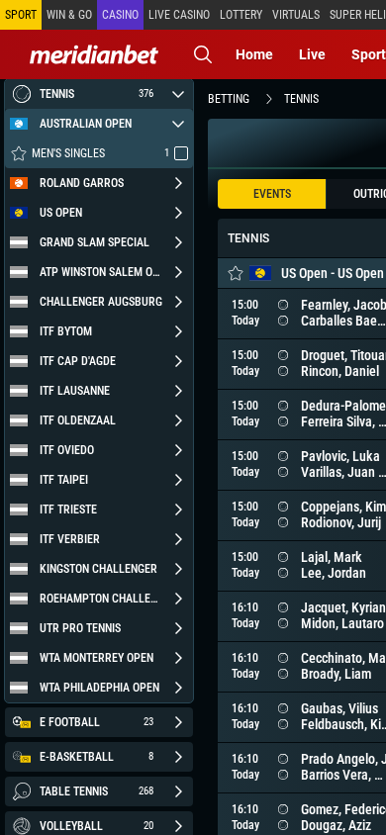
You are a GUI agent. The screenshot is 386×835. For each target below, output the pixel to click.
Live (312, 54)
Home (254, 54)
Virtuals (296, 15)
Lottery (241, 15)
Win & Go (69, 15)
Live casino (179, 15)
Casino (120, 15)
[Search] (203, 54)
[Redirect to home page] (94, 54)
